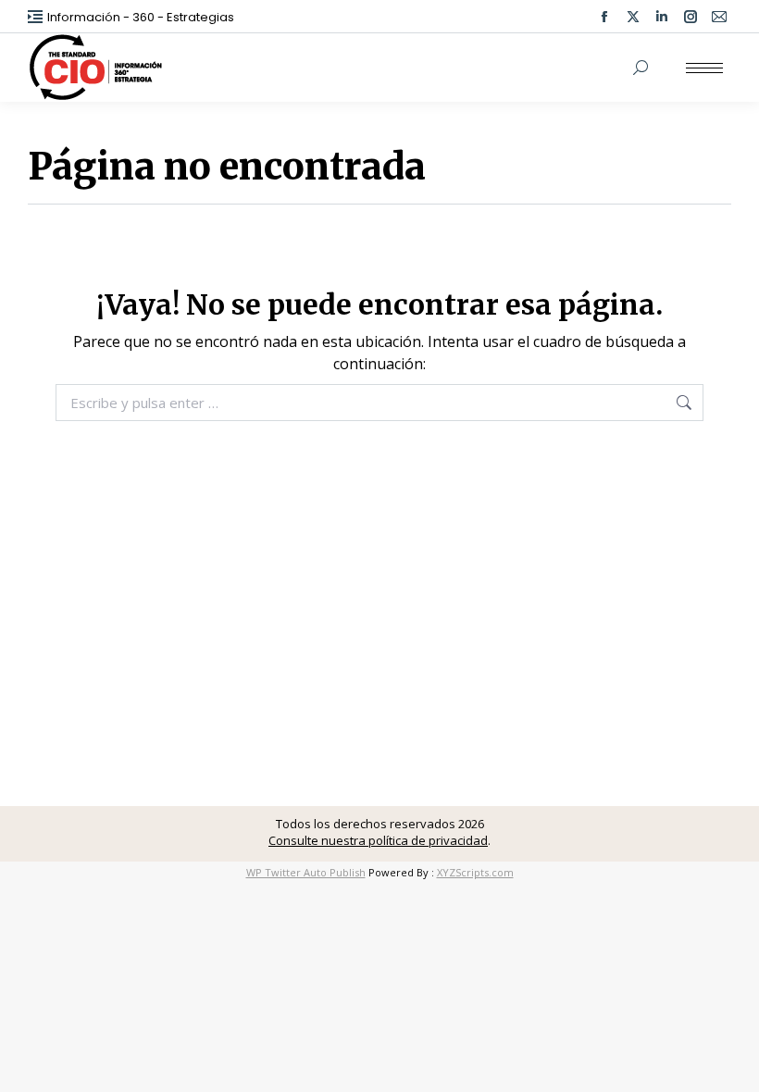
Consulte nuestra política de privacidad (378, 840)
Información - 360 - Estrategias (140, 17)
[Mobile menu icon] (704, 68)
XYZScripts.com (475, 872)
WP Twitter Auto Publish (306, 872)
